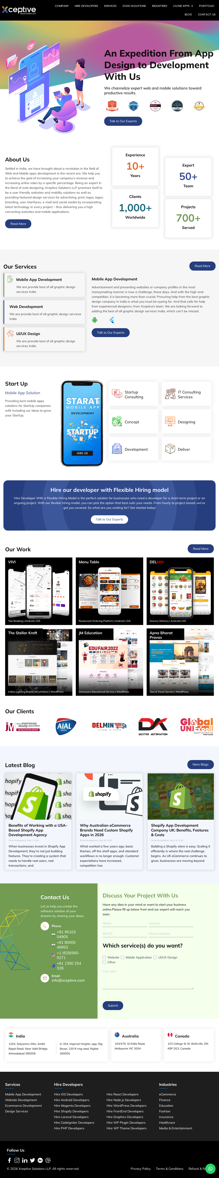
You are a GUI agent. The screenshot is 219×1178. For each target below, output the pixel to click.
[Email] (45, 978)
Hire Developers (86, 6)
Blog (188, 14)
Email (56, 976)
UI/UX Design (167, 957)
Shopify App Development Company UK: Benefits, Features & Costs (180, 830)
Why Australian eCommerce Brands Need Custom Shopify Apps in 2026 (106, 830)
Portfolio (206, 6)
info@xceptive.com (68, 980)
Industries (159, 6)
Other (111, 962)
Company (62, 6)
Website (113, 957)
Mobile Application (139, 957)
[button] (210, 1169)
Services (110, 6)
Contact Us (207, 14)
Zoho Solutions (134, 6)
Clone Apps (181, 6)
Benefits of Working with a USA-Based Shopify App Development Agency (38, 830)
